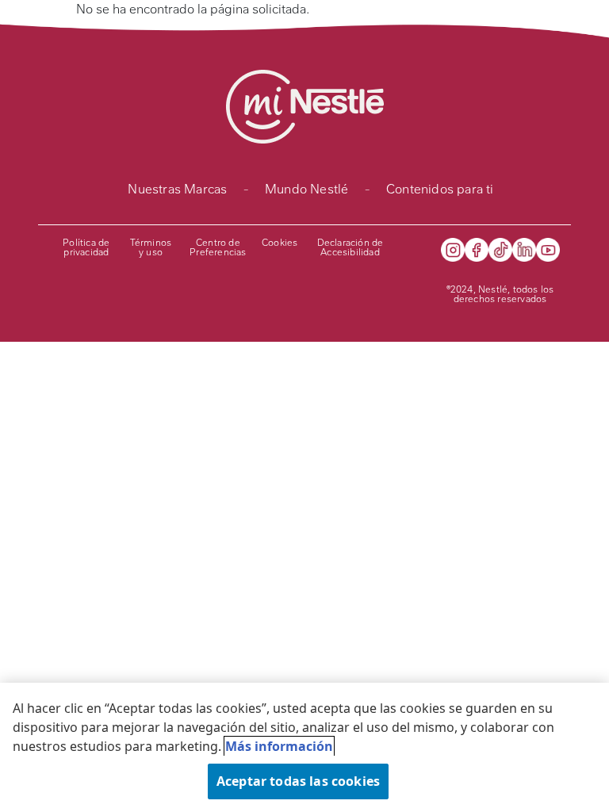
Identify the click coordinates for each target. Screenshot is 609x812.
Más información (279, 746)
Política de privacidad (86, 247)
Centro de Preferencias (218, 247)
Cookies (279, 242)
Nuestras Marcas (177, 189)
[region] (304, 747)
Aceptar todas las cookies (298, 781)
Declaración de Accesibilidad (350, 247)
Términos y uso (151, 247)
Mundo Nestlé (306, 189)
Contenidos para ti (440, 189)
